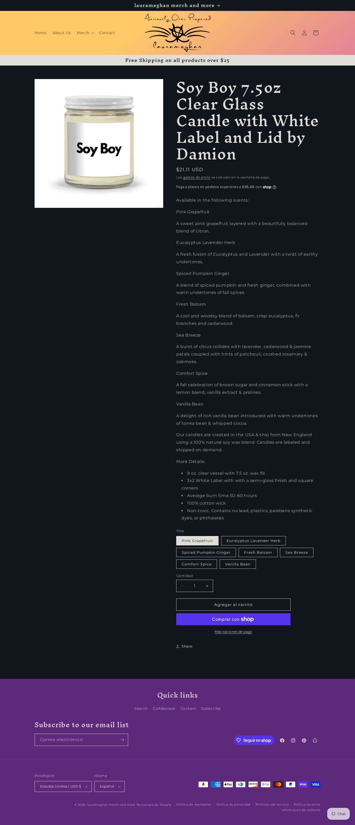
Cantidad (184, 575)
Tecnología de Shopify (154, 805)
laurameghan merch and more (111, 805)
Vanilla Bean (238, 564)
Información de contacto (301, 810)
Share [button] (187, 646)
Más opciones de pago (233, 632)
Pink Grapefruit (197, 540)
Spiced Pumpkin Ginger (206, 552)
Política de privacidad (233, 804)
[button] (85, 32)
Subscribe (210, 708)
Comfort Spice (197, 564)
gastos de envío (197, 177)
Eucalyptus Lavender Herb (253, 540)
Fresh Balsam (258, 552)
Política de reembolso (193, 804)
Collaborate (164, 708)
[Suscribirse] (122, 740)
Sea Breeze (296, 552)
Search (141, 708)
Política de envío (307, 804)
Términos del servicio (272, 804)
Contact (188, 708)
